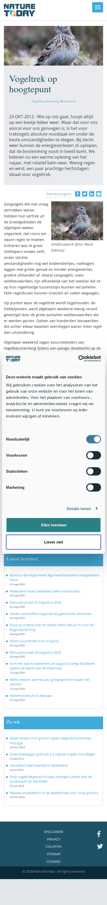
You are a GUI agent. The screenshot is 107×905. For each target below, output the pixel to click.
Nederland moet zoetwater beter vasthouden (45, 591)
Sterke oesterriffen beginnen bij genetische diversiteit (51, 613)
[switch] (93, 455)
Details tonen (79, 508)
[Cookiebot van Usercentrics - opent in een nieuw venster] (78, 358)
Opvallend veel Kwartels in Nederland (38, 765)
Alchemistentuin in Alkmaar (31, 695)
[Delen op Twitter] (84, 193)
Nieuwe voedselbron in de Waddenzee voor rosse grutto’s (54, 792)
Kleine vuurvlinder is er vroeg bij (34, 641)
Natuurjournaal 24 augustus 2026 (35, 652)
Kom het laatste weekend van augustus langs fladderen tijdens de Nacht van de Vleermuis (52, 666)
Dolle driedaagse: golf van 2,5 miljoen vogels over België (52, 754)
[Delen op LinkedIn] (91, 193)
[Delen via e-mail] (98, 193)
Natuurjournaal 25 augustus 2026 (35, 602)
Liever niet (53, 542)
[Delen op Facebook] (77, 193)
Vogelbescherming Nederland (53, 101)
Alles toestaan (53, 525)
